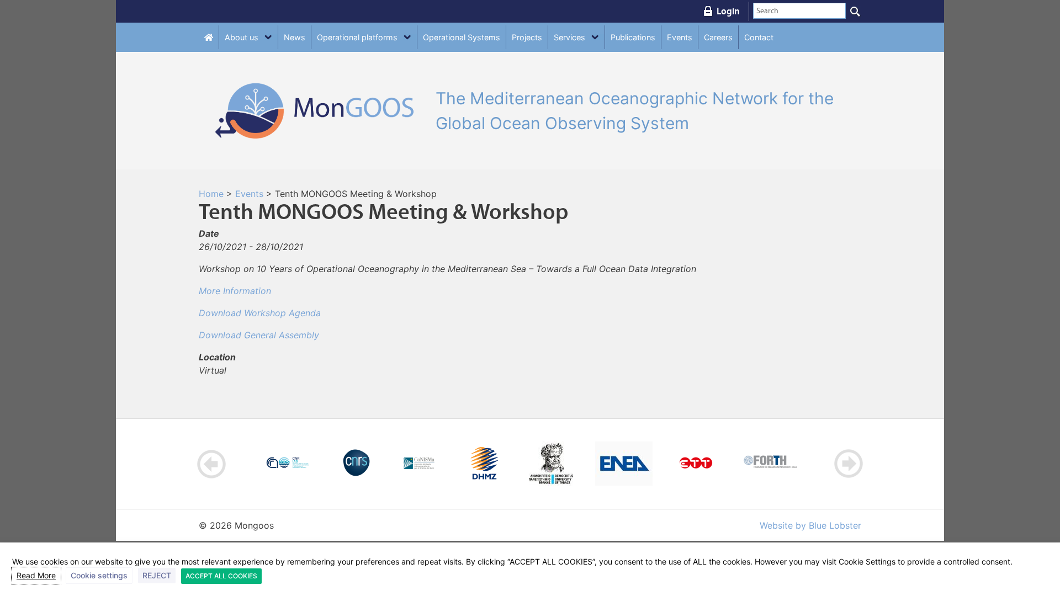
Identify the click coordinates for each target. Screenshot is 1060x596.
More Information (235, 290)
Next (848, 464)
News (294, 37)
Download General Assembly (259, 334)
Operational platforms (357, 37)
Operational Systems (461, 37)
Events (679, 37)
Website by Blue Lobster (810, 525)
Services (569, 37)
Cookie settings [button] (99, 575)
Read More (36, 575)
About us (241, 37)
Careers (718, 37)
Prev (212, 464)
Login (728, 11)
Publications (633, 37)
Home (211, 193)
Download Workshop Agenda (260, 312)
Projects (527, 37)
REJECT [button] (156, 575)
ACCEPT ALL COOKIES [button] (221, 576)
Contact (758, 37)
